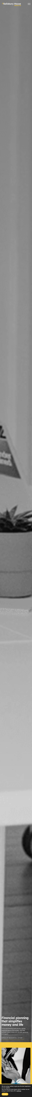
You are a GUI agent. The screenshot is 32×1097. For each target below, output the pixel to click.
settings (19, 1091)
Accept (5, 1094)
